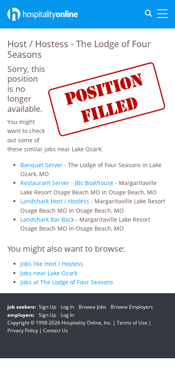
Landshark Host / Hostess (54, 201)
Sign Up (47, 306)
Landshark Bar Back (47, 219)
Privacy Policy (22, 330)
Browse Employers (132, 306)
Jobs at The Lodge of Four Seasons (66, 282)
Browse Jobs (92, 306)
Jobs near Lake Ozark (48, 273)
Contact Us (55, 330)
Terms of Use (132, 322)
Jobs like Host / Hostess (51, 264)
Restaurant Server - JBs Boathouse (67, 183)
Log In (67, 306)
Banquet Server (41, 165)
